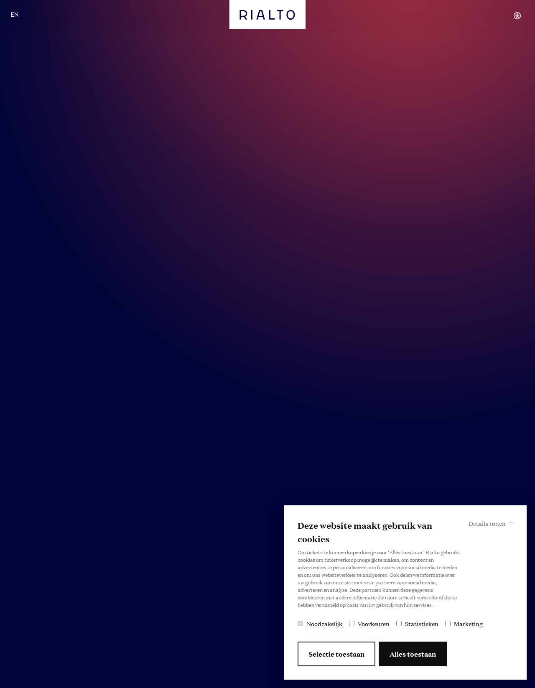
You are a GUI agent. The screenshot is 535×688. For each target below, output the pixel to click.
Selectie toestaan (336, 654)
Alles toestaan (413, 654)
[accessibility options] (517, 15)
